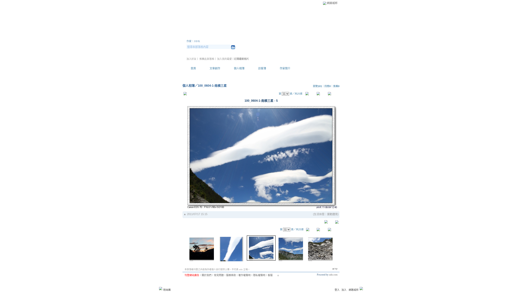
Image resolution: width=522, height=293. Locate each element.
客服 (270, 275)
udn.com (333, 274)
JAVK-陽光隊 (205, 36)
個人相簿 (239, 68)
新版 (238, 36)
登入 (337, 290)
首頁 (193, 68)
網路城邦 (332, 2)
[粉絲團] (160, 288)
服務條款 (231, 275)
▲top (334, 268)
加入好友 (191, 59)
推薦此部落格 (206, 59)
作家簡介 (285, 68)
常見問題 (219, 275)
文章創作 (215, 68)
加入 (344, 290)
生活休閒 (319, 214)
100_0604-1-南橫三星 (212, 85)
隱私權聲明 (259, 275)
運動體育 (332, 214)
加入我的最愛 (224, 59)
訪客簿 (262, 68)
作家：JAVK (193, 41)
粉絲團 (167, 290)
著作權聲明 (244, 275)
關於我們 (206, 275)
